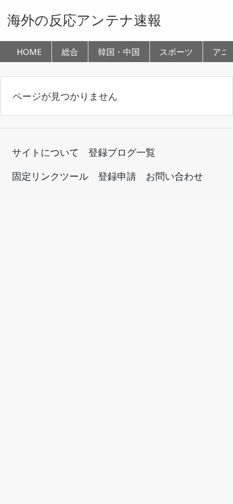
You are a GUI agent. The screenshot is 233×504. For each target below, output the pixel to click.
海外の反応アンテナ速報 (84, 19)
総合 (70, 51)
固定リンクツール (50, 176)
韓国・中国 (119, 51)
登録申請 (117, 176)
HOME (29, 51)
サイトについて (45, 152)
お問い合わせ (174, 176)
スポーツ (176, 51)
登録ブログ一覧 (121, 152)
